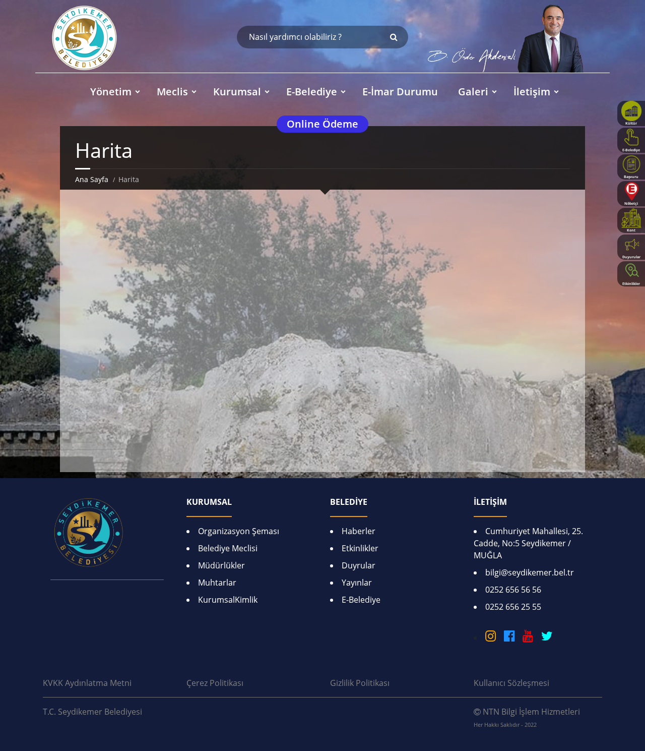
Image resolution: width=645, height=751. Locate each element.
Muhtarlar (217, 582)
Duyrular (358, 565)
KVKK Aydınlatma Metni (87, 682)
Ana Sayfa (91, 179)
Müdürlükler (221, 565)
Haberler (358, 531)
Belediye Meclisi (227, 548)
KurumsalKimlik (227, 599)
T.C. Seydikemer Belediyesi (92, 711)
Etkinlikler (360, 548)
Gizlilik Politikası (360, 682)
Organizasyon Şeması (238, 531)
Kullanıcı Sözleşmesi (511, 682)
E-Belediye (361, 599)
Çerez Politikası (214, 682)
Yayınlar (357, 582)
